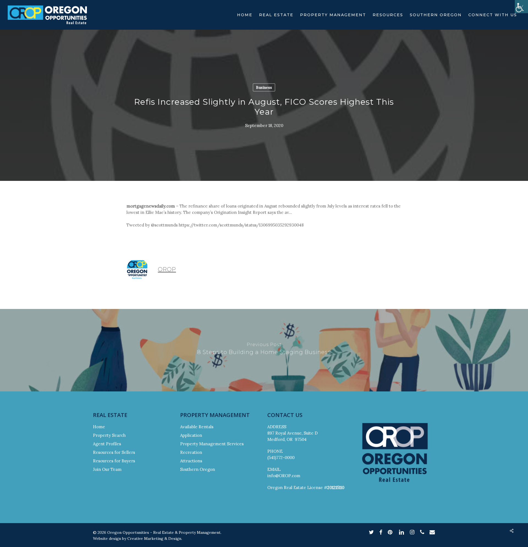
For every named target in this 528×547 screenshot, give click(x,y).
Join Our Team (107, 469)
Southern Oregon (197, 469)
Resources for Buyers (114, 460)
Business (264, 87)
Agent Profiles (107, 443)
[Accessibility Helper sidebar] (521, 6)
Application (191, 435)
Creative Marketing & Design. (154, 538)
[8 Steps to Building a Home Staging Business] (264, 350)
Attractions (191, 460)
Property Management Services (212, 443)
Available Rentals (196, 426)
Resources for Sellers (114, 452)
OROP (167, 269)
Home (99, 426)
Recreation (191, 452)
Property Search (109, 435)
